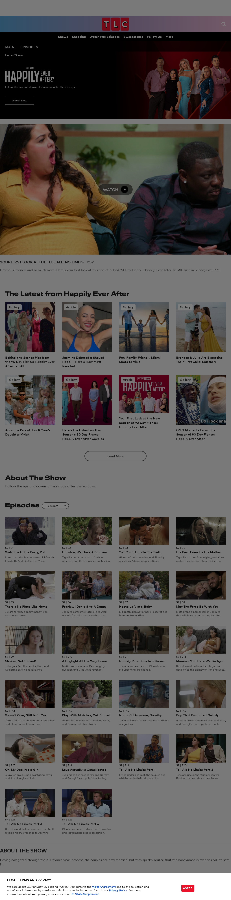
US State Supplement (85, 893)
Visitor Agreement (104, 886)
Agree (187, 888)
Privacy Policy (118, 890)
